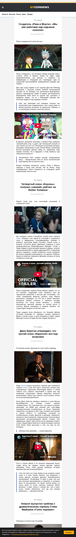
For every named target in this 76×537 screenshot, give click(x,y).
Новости (5, 14)
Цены (24, 14)
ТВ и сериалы (38, 20)
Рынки (18, 14)
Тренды (30, 14)
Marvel (23, 385)
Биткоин (12, 14)
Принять (69, 532)
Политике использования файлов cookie (26, 534)
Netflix (18, 238)
